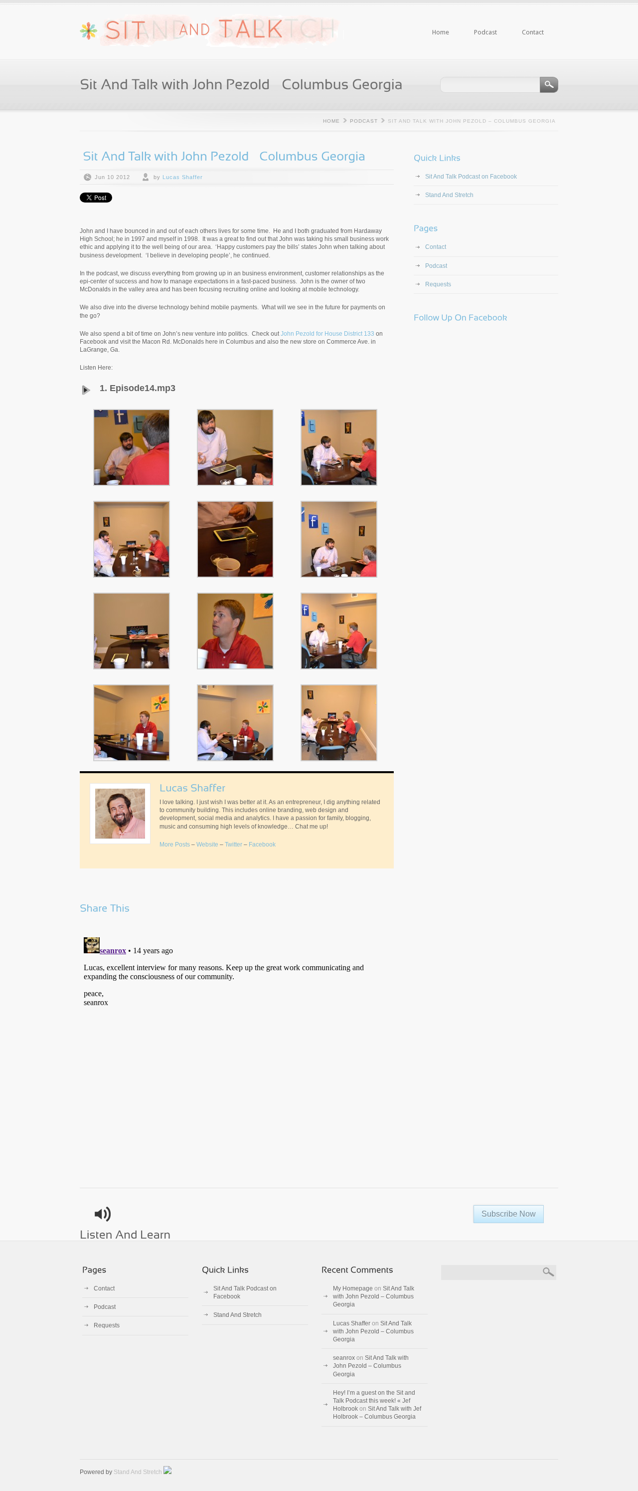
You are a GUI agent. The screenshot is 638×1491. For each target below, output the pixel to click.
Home (440, 32)
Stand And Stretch (449, 195)
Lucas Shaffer (182, 177)
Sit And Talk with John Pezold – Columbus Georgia (373, 1296)
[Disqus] (237, 1058)
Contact (526, 23)
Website (207, 844)
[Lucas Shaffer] (192, 787)
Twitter (233, 844)
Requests (438, 284)
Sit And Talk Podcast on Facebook (471, 176)
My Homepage (353, 1288)
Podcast (485, 32)
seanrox (344, 1357)
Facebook (262, 844)
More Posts (175, 844)
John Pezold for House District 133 (327, 333)
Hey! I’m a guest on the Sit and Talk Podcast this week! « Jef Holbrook (374, 1400)
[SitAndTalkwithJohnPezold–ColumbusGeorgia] (224, 155)
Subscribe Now (508, 1214)
